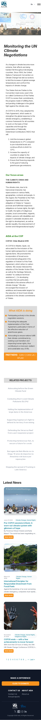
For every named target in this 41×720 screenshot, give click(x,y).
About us (25, 694)
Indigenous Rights (20, 636)
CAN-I (22, 355)
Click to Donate (20, 683)
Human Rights (31, 520)
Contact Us (12, 694)
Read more (9, 537)
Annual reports (14, 697)
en (32, 4)
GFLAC (20, 358)
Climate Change (21, 520)
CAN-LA (30, 355)
